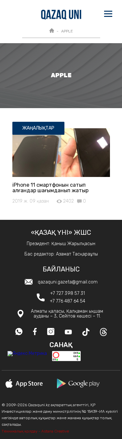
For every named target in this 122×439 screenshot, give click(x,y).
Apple (67, 31)
